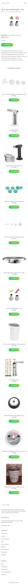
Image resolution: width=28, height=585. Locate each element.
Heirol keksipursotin (14, 380)
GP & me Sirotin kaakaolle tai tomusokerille (14, 344)
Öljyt (2, 541)
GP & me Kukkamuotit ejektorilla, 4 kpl (14, 237)
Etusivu (3, 11)
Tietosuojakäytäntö (6, 572)
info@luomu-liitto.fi (5, 525)
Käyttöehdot (4, 569)
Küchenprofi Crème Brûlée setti (14, 165)
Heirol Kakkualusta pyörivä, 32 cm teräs (14, 272)
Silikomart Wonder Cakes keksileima (14, 201)
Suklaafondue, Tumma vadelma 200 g (14, 487)
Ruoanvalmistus (5, 544)
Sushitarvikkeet (5, 549)
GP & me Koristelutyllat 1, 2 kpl (14, 308)
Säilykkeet (3, 547)
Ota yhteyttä (4, 566)
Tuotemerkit (4, 552)
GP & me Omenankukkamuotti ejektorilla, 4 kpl (14, 94)
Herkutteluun (4, 533)
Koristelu (18, 35)
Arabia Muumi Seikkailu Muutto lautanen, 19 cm (14, 451)
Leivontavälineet (12, 35)
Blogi (2, 564)
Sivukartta (3, 574)
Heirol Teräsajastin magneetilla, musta (14, 415)
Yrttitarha (3, 554)
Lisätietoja (7, 44)
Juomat (3, 536)
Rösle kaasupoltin (14, 130)
